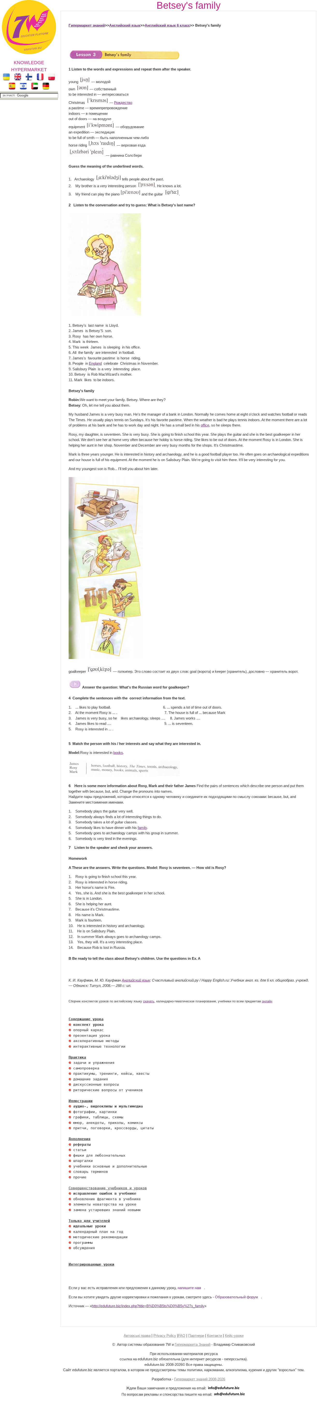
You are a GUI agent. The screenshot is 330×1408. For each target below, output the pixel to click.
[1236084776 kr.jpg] (70, 1024)
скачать (148, 1001)
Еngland (95, 363)
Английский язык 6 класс (167, 25)
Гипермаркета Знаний (192, 1344)
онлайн (267, 1001)
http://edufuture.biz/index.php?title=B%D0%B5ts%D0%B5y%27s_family (148, 1306)
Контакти (214, 1335)
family (142, 828)
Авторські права (137, 1335)
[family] (124, 58)
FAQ (181, 1335)
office (205, 425)
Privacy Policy (164, 1335)
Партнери (196, 1335)
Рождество (123, 103)
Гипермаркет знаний (87, 25)
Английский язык (124, 25)
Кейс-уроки (234, 1335)
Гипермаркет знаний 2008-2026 (199, 1379)
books (118, 752)
